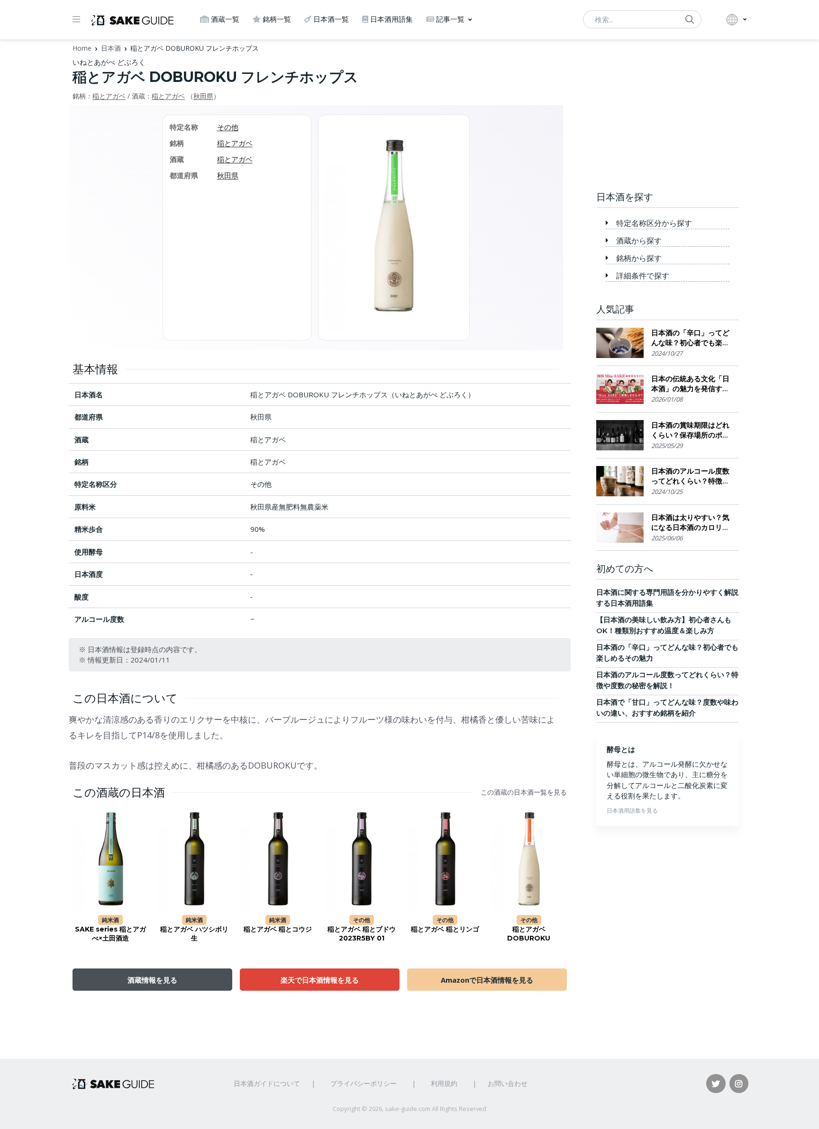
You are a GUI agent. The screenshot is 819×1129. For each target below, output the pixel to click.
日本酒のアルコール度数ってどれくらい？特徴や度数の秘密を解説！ (690, 476)
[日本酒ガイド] (132, 19)
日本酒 (111, 48)
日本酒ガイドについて (267, 1083)
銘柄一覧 (277, 19)
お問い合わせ (508, 1083)
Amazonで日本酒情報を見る (487, 980)
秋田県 (203, 95)
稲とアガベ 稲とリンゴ (445, 929)
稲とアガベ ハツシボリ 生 (194, 934)
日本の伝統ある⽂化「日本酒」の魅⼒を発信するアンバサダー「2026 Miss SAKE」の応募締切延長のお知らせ (690, 384)
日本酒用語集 (391, 19)
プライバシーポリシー (363, 1083)
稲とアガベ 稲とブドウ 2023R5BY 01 (362, 934)
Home (82, 48)
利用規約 (444, 1083)
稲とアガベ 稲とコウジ (278, 929)
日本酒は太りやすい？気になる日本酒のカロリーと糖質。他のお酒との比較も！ (690, 522)
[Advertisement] (667, 116)
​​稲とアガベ (168, 95)
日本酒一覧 (331, 19)
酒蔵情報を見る (152, 980)
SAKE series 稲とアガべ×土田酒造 (110, 934)
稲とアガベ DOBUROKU (528, 934)
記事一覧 (450, 19)
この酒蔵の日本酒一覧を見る (524, 792)
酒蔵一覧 (225, 19)
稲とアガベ (109, 95)
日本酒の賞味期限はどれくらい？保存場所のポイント (690, 430)
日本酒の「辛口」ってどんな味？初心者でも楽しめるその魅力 (690, 338)
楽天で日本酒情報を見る (320, 980)
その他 (227, 127)
